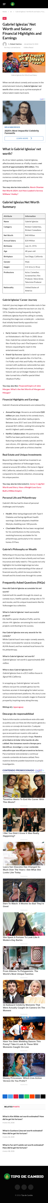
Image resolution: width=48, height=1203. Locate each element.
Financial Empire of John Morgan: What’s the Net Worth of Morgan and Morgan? (24, 389)
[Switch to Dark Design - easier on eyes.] (40, 4)
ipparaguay (18, 707)
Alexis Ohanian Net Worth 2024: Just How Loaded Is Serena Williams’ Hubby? (23, 190)
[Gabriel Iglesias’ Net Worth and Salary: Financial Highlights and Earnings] (24, 62)
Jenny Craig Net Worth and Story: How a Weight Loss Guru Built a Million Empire (23, 487)
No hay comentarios (12, 47)
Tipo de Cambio (27, 1195)
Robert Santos (16, 44)
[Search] (44, 4)
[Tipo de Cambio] (23, 4)
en (5, 18)
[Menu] (4, 4)
